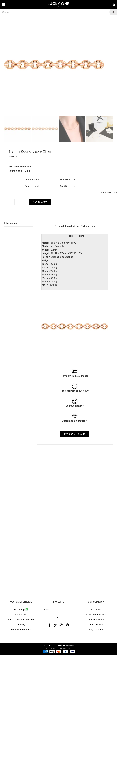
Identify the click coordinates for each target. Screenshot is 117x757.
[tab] (75, 236)
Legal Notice (96, 629)
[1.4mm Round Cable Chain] (31, 460)
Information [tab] (10, 223)
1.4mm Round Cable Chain (31, 514)
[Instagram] (61, 625)
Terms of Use (96, 624)
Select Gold (32, 179)
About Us (96, 609)
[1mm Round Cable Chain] (85, 460)
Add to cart (40, 202)
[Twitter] (56, 625)
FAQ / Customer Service (21, 619)
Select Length (32, 186)
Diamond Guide (96, 619)
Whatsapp (19, 609)
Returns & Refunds (21, 629)
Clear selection (109, 192)
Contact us (89, 226)
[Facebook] (50, 625)
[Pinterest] (67, 625)
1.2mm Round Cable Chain (31, 581)
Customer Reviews (96, 614)
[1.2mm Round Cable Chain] (31, 527)
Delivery (21, 624)
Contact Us (21, 614)
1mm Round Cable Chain (85, 514)
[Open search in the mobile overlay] (58, 12)
